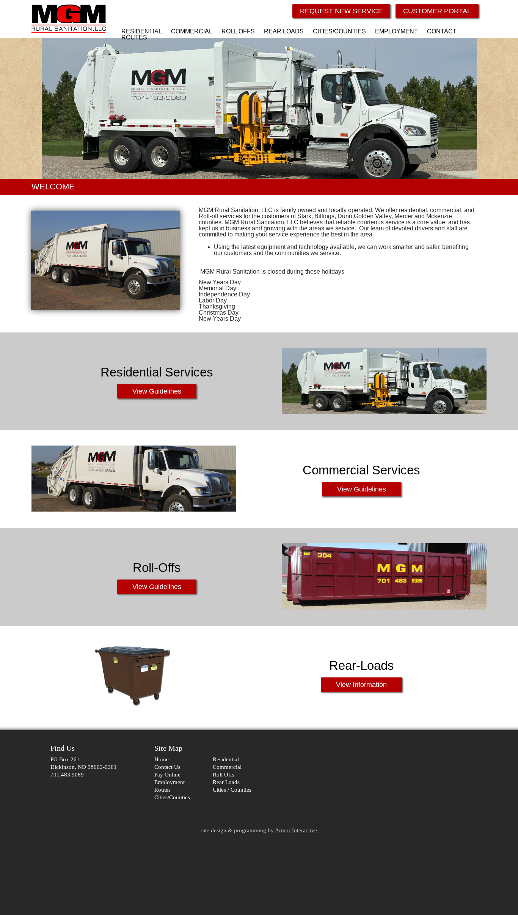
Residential (226, 759)
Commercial (227, 767)
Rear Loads (226, 782)
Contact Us (167, 767)
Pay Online (167, 775)
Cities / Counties (232, 790)
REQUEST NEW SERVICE (341, 11)
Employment (169, 782)
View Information (361, 684)
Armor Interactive (296, 830)
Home (161, 759)
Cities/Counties (172, 797)
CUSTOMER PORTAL (437, 11)
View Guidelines (156, 391)
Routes (162, 790)
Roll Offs (223, 775)
